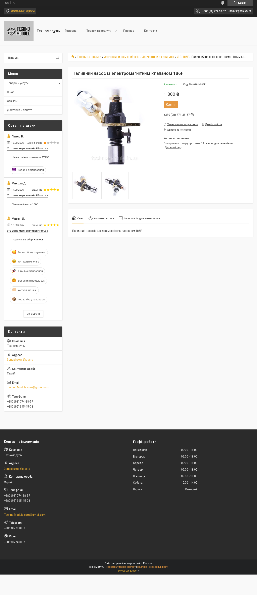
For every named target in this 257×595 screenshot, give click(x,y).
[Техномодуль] (19, 31)
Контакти (150, 30)
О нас (10, 92)
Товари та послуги (99, 30)
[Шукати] (57, 58)
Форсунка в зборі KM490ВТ (28, 239)
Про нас (128, 30)
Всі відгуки (33, 313)
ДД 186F (183, 56)
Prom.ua (147, 563)
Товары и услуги (18, 83)
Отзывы (12, 101)
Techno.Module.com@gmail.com (28, 387)
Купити (170, 104)
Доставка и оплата (19, 110)
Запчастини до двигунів (158, 56)
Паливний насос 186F (25, 204)
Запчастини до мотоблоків (122, 56)
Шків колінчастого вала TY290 (30, 157)
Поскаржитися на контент (121, 567)
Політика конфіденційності (152, 567)
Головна (70, 30)
